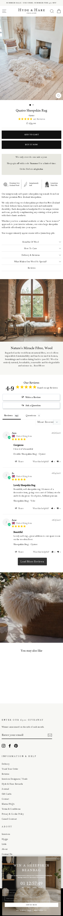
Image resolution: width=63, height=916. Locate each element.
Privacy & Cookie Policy (13, 814)
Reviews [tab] (8, 415)
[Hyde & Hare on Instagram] (3, 746)
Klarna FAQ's (8, 804)
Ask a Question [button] (33, 405)
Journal (5, 789)
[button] (53, 461)
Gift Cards (6, 794)
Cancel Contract (9, 819)
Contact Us (7, 854)
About (5, 849)
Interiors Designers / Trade (15, 779)
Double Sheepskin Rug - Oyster (29, 453)
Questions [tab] (31, 415)
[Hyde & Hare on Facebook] (10, 746)
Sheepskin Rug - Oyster (25, 544)
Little (4, 844)
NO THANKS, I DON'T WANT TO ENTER (32, 910)
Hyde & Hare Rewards (12, 784)
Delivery (6, 764)
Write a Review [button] (33, 397)
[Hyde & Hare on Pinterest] (16, 746)
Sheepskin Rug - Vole (24, 500)
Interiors (6, 834)
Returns (5, 774)
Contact (5, 799)
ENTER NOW (31, 905)
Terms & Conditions (11, 809)
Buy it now (31, 144)
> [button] (32, 561)
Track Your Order (10, 769)
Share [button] (21, 461)
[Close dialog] (58, 858)
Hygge (5, 839)
